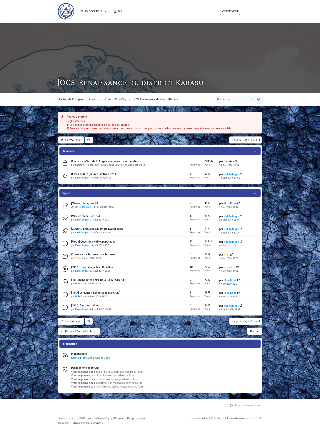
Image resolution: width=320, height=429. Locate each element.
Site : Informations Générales (130, 165)
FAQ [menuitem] (120, 11)
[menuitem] (94, 11)
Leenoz (143, 418)
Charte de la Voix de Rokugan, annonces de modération (105, 161)
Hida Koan (230, 203)
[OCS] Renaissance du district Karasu (131, 83)
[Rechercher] (252, 99)
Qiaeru (99, 422)
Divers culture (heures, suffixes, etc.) (93, 174)
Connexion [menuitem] (230, 11)
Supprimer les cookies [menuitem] (247, 405)
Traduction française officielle (75, 422)
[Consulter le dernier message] (235, 161)
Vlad (77, 258)
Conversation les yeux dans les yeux (93, 254)
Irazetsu (79, 165)
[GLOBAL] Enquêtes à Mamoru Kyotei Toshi (97, 228)
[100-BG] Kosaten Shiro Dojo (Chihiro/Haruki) (98, 279)
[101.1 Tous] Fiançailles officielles (92, 267)
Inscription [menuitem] (251, 11)
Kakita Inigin (81, 177)
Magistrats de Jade (98, 357)
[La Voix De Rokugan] (66, 11)
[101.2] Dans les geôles (85, 305)
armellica (230, 267)
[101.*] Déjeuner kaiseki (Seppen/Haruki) (95, 292)
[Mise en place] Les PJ (84, 203)
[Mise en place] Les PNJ (85, 216)
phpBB (79, 418)
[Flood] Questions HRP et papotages (93, 241)
